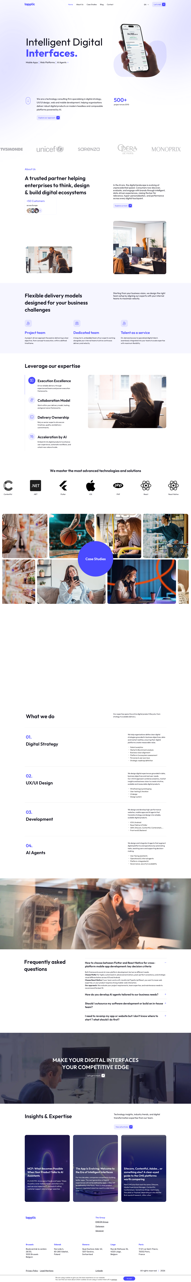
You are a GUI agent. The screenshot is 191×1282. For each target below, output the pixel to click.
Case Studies (92, 4)
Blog (102, 4)
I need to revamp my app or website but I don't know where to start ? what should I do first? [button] (121, 1017)
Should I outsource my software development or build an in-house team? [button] (124, 1005)
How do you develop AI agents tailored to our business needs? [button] (121, 994)
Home (70, 4)
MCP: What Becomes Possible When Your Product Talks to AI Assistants (45, 1172)
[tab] (48, 384)
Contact (110, 4)
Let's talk (157, 4)
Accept (129, 1279)
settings (114, 1280)
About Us (79, 4)
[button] (146, 4)
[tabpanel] (118, 401)
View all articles (122, 1127)
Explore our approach (46, 118)
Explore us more (121, 206)
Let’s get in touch (93, 1075)
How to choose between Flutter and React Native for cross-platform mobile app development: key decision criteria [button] (120, 964)
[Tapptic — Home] (30, 4)
